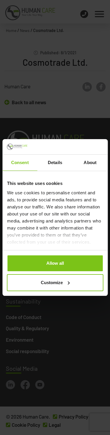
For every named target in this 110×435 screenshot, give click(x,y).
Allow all (55, 263)
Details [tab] (55, 162)
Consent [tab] (20, 162)
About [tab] (90, 162)
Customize (52, 282)
